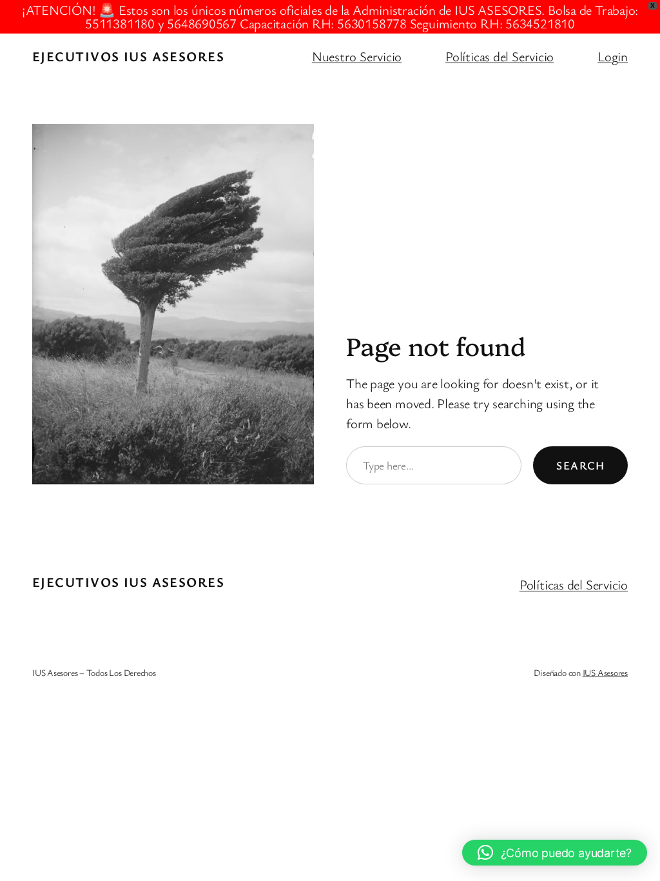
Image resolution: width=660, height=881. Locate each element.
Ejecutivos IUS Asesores (128, 56)
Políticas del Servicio (499, 56)
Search (580, 465)
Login (612, 56)
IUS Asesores (605, 672)
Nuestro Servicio (357, 56)
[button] (554, 853)
